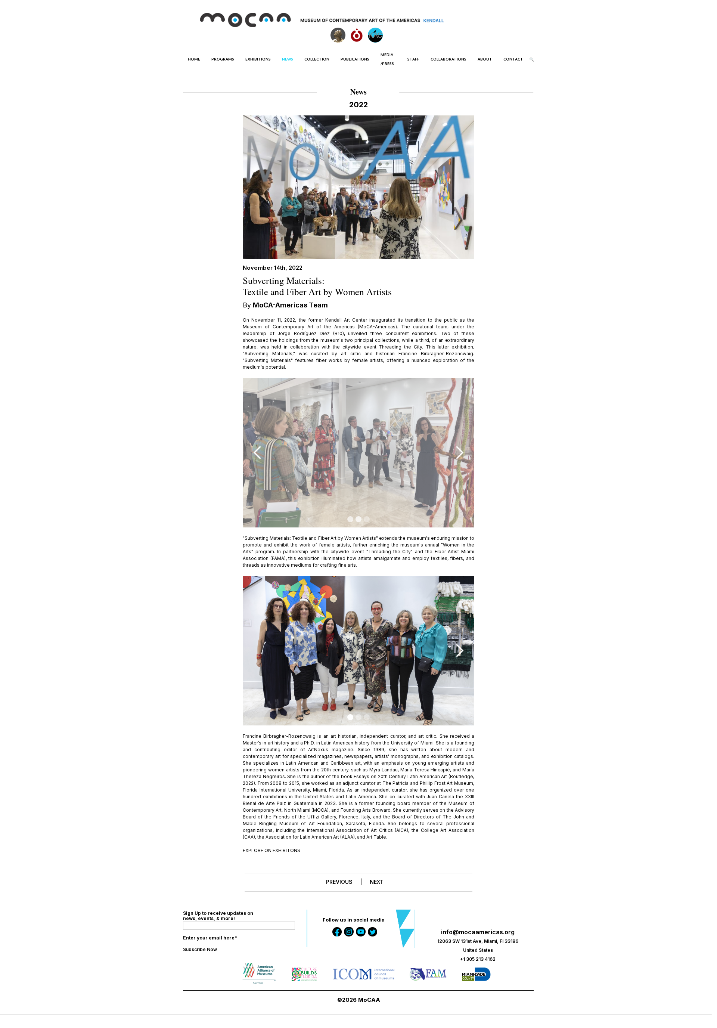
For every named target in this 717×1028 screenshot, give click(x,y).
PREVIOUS (339, 882)
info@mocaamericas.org (478, 932)
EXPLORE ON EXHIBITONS (271, 850)
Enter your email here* (210, 938)
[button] (258, 452)
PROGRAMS (222, 59)
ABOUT (485, 59)
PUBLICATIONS (355, 59)
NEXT (377, 882)
